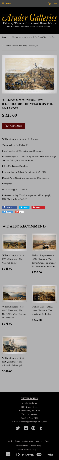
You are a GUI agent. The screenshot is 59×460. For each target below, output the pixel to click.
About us (39, 441)
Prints (17, 441)
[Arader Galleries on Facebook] (25, 429)
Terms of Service (22, 445)
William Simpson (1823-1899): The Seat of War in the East (33, 37)
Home (4, 37)
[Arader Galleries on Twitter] (18, 429)
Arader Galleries (30, 450)
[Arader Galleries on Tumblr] (41, 429)
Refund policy (36, 445)
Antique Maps (27, 441)
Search (10, 441)
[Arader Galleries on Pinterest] (33, 429)
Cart (54, 3)
